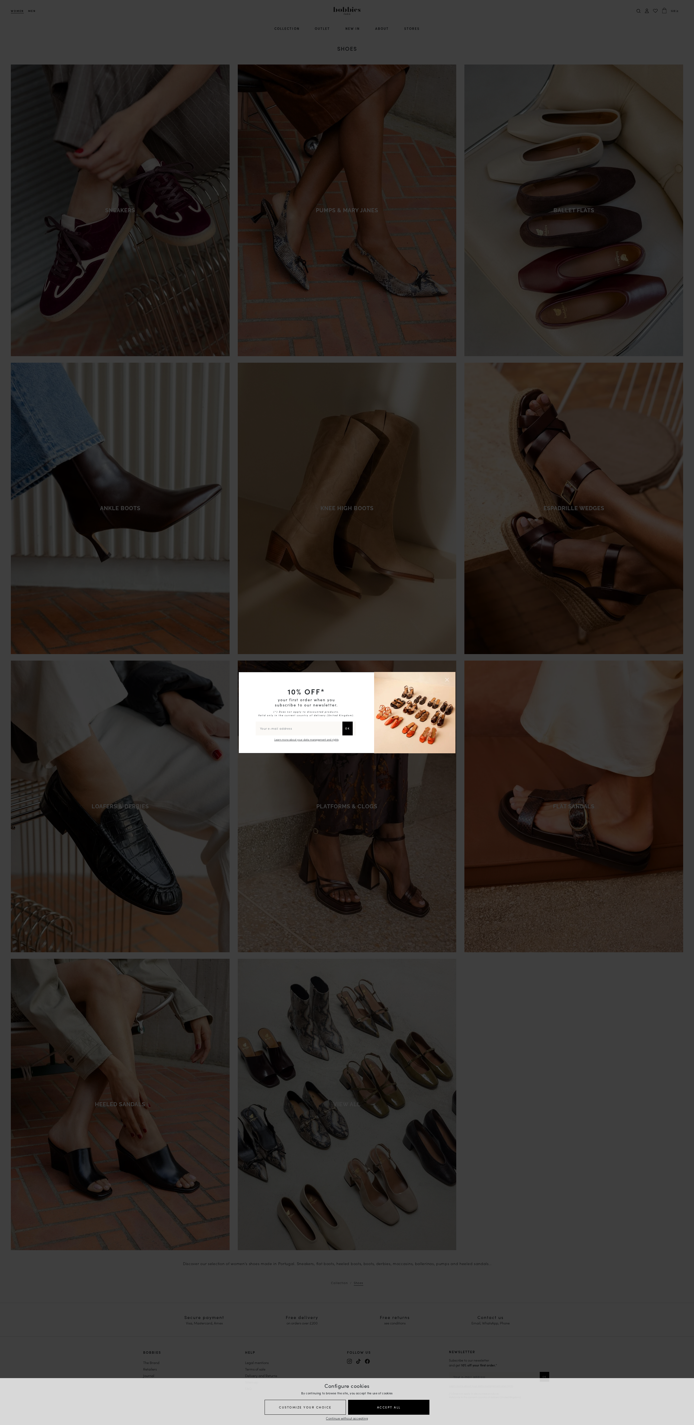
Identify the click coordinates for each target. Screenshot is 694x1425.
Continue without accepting (347, 1418)
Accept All (389, 1407)
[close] (448, 679)
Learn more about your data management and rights (306, 739)
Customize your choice (305, 1407)
